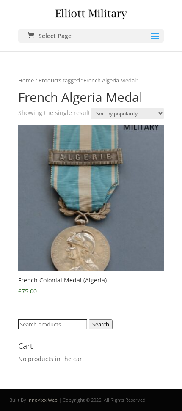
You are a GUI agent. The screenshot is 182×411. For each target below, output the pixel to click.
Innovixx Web (43, 400)
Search (100, 324)
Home (26, 80)
